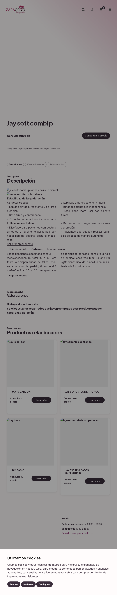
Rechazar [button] (28, 584)
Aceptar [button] (14, 584)
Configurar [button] (44, 584)
